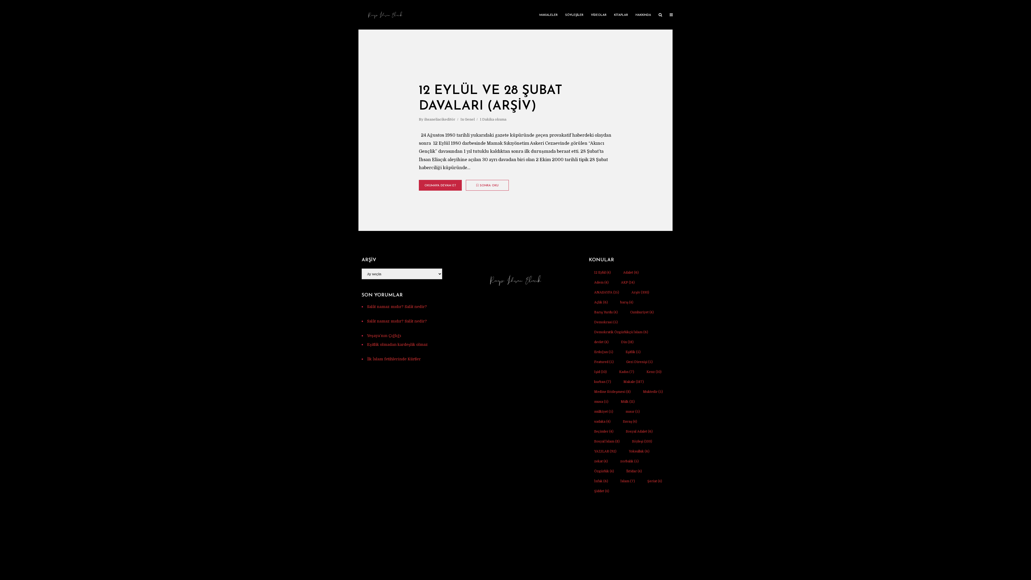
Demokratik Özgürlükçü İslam (621, 332)
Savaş (630, 421)
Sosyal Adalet (639, 431)
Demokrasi (606, 322)
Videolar (599, 15)
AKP (628, 282)
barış (626, 302)
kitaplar (621, 15)
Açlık (601, 302)
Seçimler (603, 431)
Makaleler (548, 15)
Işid (600, 372)
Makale (633, 382)
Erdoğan (603, 352)
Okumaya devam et (440, 185)
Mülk (628, 402)
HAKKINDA (643, 15)
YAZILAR (605, 451)
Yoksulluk (639, 451)
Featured (604, 362)
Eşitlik (633, 352)
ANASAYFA (606, 292)
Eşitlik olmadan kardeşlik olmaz (397, 344)
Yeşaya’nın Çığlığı (384, 336)
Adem (601, 282)
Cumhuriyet (642, 312)
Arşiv (640, 292)
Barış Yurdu (606, 312)
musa (601, 402)
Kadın (626, 372)
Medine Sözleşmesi (612, 392)
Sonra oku (489, 185)
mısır (633, 412)
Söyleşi (642, 441)
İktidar (634, 471)
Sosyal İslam (607, 441)
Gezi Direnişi (639, 362)
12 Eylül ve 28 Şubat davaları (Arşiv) (490, 98)
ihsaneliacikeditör (439, 119)
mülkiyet (603, 412)
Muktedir (653, 392)
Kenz (654, 372)
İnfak (601, 481)
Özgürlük (604, 471)
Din (627, 342)
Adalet (631, 272)
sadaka (602, 421)
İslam (627, 481)
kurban (602, 382)
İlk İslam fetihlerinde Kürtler (394, 359)
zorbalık (629, 461)
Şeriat (654, 481)
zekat (601, 461)
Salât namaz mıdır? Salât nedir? (397, 307)
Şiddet (601, 491)
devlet (601, 342)
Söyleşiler (574, 15)
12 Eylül (602, 272)
